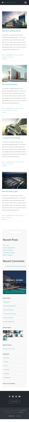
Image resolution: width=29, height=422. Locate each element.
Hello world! (6, 245)
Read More (4, 58)
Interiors (3, 110)
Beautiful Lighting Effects (11, 31)
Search (7, 232)
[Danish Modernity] (20, 332)
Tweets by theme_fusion (9, 348)
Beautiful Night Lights (10, 191)
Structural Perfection (9, 84)
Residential (6, 373)
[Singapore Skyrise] (10, 332)
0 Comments (10, 57)
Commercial (16, 55)
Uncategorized (7, 377)
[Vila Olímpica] (5, 339)
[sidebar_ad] (14, 271)
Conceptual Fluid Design (11, 138)
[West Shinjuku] (5, 335)
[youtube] (19, 396)
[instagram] (16, 396)
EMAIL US (19, 416)
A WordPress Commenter (12, 266)
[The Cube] (20, 335)
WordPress (21, 412)
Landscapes (4, 57)
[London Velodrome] (15, 335)
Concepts (21, 55)
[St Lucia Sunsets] (15, 332)
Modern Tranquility (7, 255)
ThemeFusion (23, 410)
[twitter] (13, 396)
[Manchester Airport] (10, 335)
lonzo (4, 55)
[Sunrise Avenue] (5, 332)
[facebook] (9, 396)
